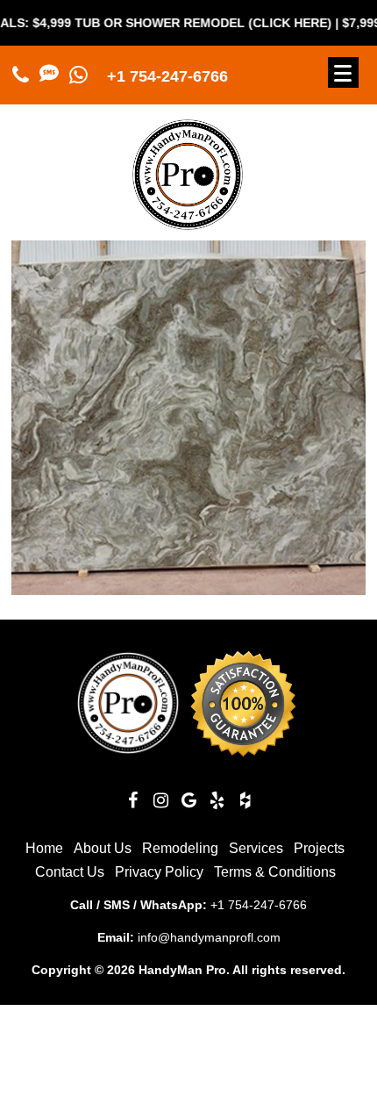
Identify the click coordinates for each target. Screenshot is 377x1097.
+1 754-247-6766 (167, 76)
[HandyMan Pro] (188, 222)
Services (256, 848)
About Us (103, 848)
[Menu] (343, 72)
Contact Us (69, 871)
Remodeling (180, 848)
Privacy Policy (159, 871)
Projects (319, 848)
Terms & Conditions (275, 871)
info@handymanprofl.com (209, 937)
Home (44, 848)
